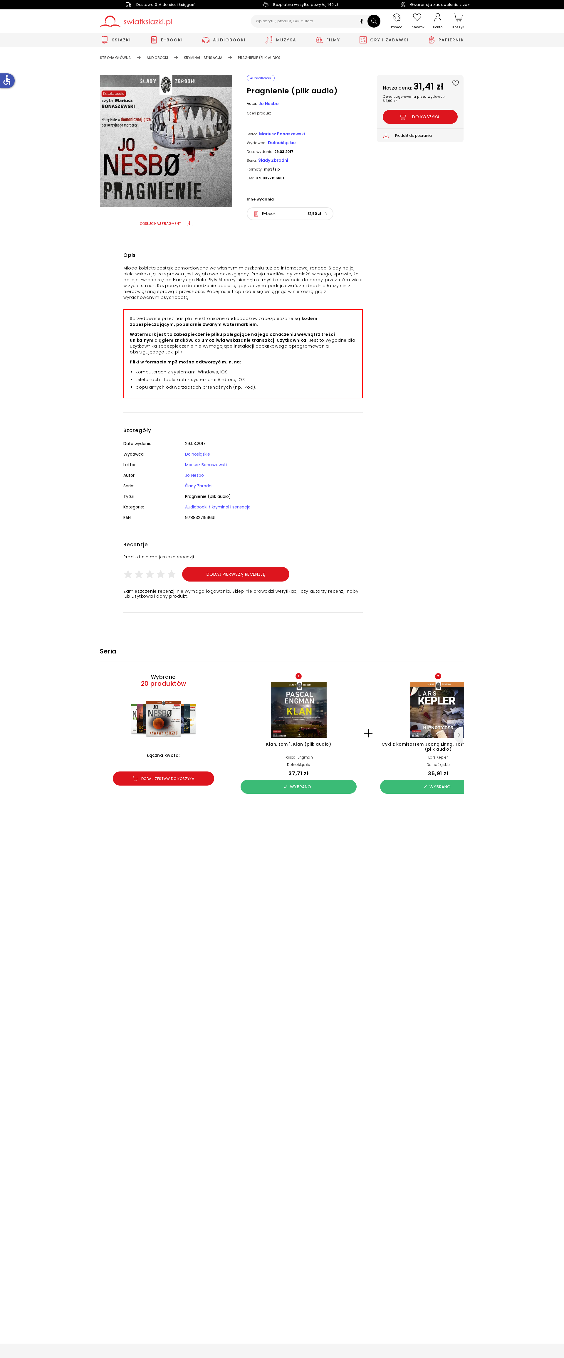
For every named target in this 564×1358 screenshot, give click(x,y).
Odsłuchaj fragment (160, 223)
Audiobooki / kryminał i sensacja (218, 507)
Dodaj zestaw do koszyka (167, 778)
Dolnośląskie (282, 143)
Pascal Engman (298, 757)
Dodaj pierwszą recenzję (236, 574)
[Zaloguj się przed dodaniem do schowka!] (455, 83)
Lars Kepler (438, 757)
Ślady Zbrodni (273, 160)
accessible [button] (7, 80)
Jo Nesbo (268, 104)
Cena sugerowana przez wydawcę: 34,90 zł (414, 99)
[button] (362, 22)
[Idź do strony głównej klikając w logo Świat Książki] (136, 21)
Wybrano (300, 787)
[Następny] (458, 735)
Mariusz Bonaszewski (282, 134)
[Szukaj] (373, 21)
